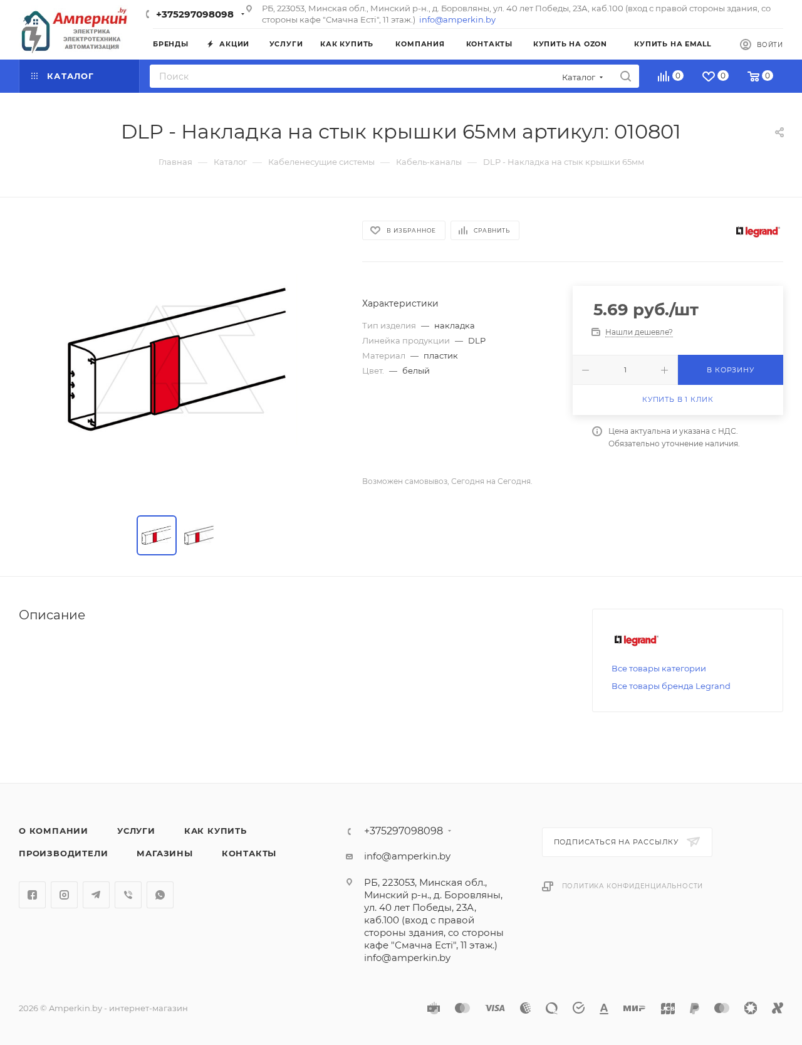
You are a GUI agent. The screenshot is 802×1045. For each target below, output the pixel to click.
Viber (128, 894)
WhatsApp (160, 894)
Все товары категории (659, 668)
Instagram (64, 894)
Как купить (215, 831)
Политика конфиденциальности (633, 886)
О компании (53, 831)
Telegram (96, 894)
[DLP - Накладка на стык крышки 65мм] (179, 359)
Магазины (164, 853)
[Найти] (625, 76)
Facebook (32, 894)
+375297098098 (195, 14)
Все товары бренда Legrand (671, 686)
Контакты (249, 853)
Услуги (136, 831)
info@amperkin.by (457, 19)
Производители (63, 853)
